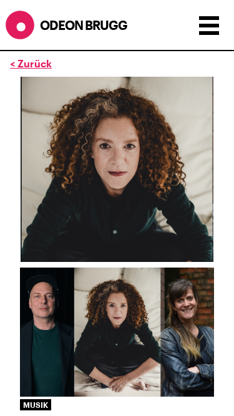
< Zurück (31, 63)
